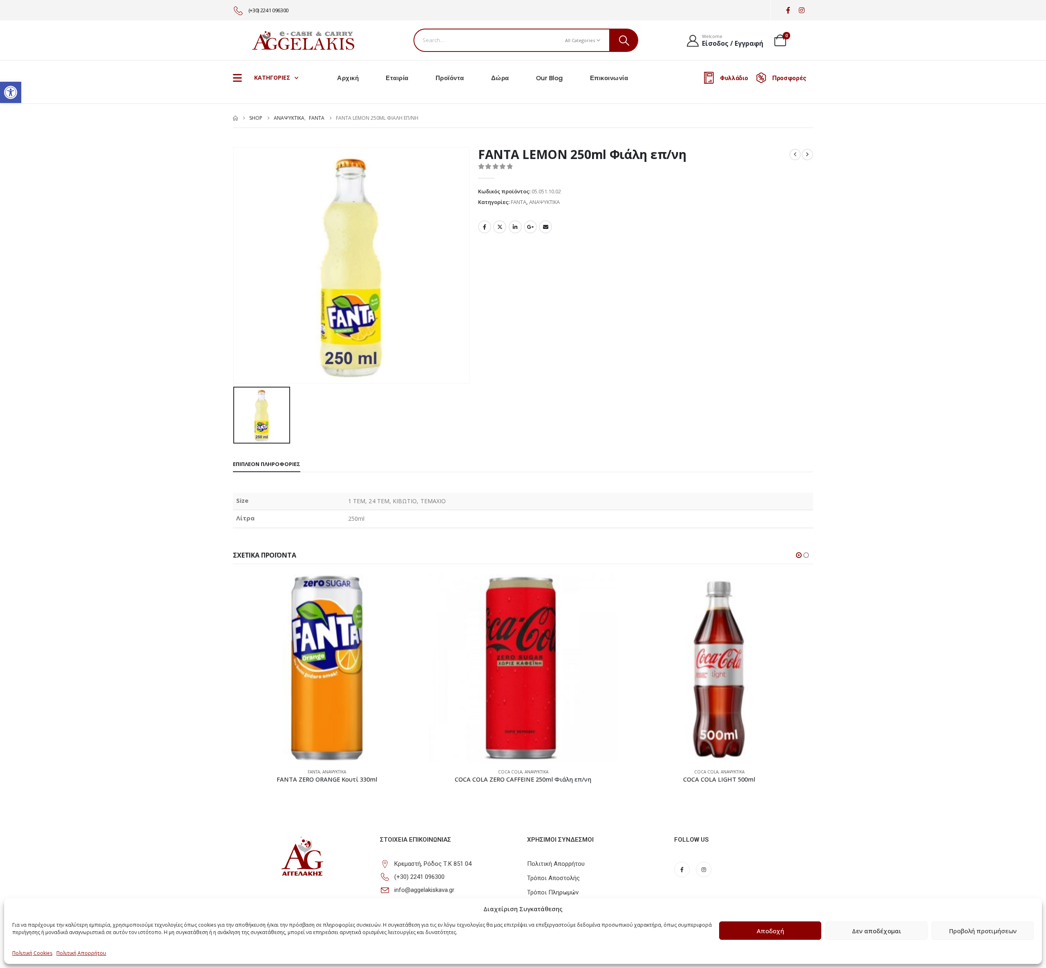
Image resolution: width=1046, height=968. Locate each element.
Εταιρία (397, 78)
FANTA (518, 202)
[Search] (623, 40)
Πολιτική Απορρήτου (81, 953)
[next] (807, 154)
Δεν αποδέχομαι (876, 931)
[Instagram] (801, 10)
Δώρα (500, 78)
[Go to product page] (327, 668)
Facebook (484, 226)
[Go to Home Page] (235, 118)
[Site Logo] (303, 40)
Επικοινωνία (609, 78)
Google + (530, 226)
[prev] (795, 154)
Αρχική (348, 78)
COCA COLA (510, 772)
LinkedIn (515, 226)
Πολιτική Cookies (32, 953)
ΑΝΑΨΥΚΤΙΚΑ (544, 202)
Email (545, 226)
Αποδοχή (770, 931)
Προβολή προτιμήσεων (983, 931)
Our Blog (549, 78)
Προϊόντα (450, 78)
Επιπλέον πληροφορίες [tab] (266, 464)
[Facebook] (788, 10)
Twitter (499, 226)
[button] (10, 92)
